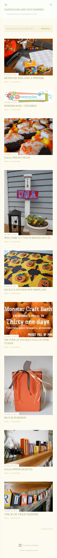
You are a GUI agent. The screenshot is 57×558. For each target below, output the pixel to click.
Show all (45, 29)
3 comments (15, 518)
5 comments (15, 293)
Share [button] (6, 82)
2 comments (15, 82)
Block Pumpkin (15, 417)
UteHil (35, 550)
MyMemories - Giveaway (20, 105)
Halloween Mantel (18, 469)
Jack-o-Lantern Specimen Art (25, 289)
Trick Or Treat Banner (21, 514)
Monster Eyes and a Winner (24, 78)
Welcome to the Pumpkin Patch (27, 237)
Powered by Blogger (30, 545)
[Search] (51, 4)
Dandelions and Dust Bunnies (24, 9)
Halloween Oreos (17, 157)
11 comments (15, 110)
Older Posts (47, 529)
